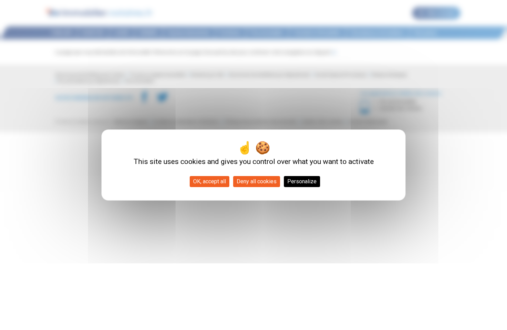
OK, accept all (209, 181)
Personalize (302, 181)
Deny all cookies (257, 181)
